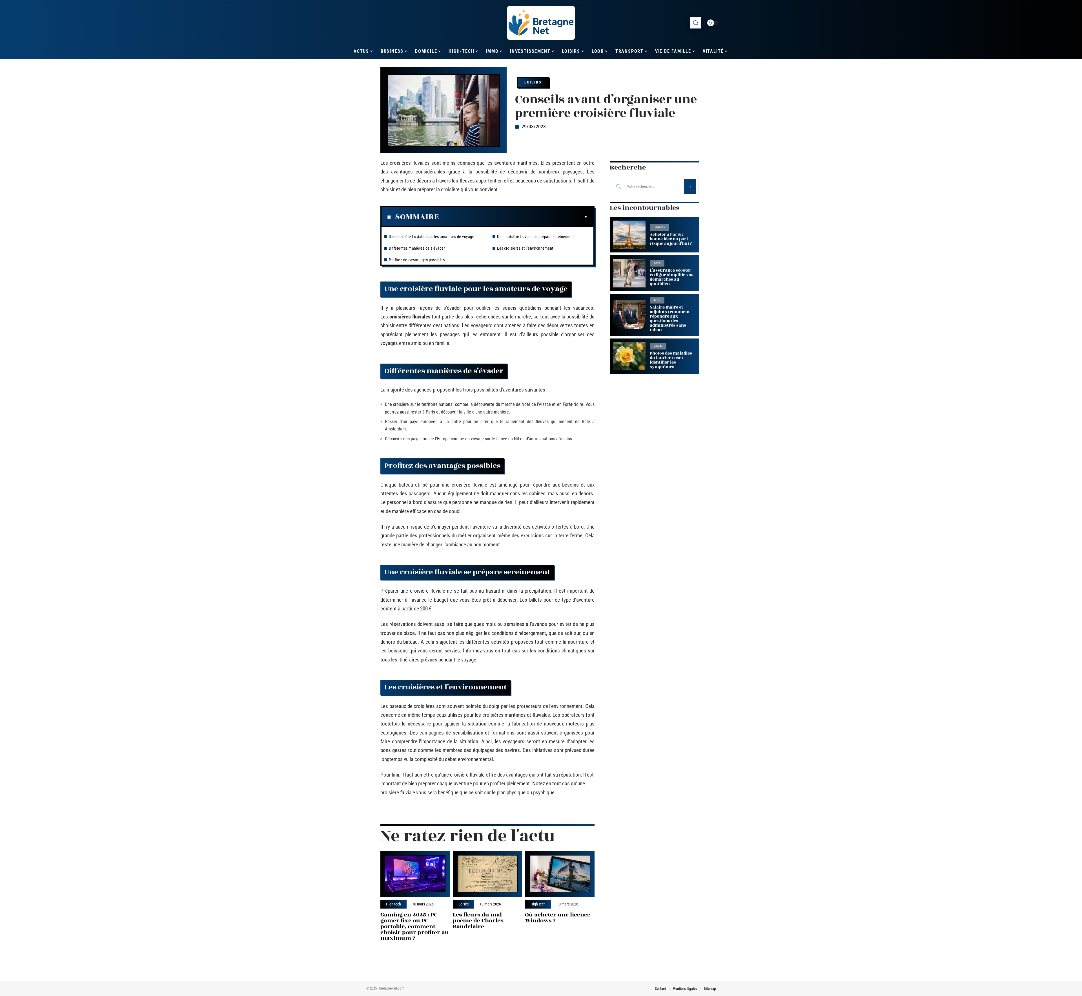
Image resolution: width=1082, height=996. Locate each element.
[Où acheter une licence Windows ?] (560, 874)
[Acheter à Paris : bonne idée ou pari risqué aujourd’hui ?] (629, 235)
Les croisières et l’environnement (525, 248)
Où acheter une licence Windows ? (557, 917)
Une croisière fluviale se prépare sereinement (535, 236)
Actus (657, 263)
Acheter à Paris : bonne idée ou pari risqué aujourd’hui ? (671, 239)
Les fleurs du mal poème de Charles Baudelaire (478, 920)
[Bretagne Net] (541, 23)
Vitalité (658, 346)
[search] (695, 22)
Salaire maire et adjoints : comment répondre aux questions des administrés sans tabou (670, 318)
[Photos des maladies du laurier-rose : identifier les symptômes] (629, 356)
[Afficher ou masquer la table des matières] (513, 217)
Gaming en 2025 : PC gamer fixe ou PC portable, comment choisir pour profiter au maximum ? (414, 926)
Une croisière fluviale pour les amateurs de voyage (431, 236)
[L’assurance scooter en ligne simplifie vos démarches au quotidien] (629, 273)
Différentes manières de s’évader (417, 248)
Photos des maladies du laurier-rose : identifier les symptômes (671, 360)
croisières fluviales (410, 316)
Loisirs (533, 82)
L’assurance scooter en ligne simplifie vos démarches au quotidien (671, 277)
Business (659, 227)
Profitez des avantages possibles (417, 260)
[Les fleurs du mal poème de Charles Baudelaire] (488, 874)
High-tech (393, 904)
